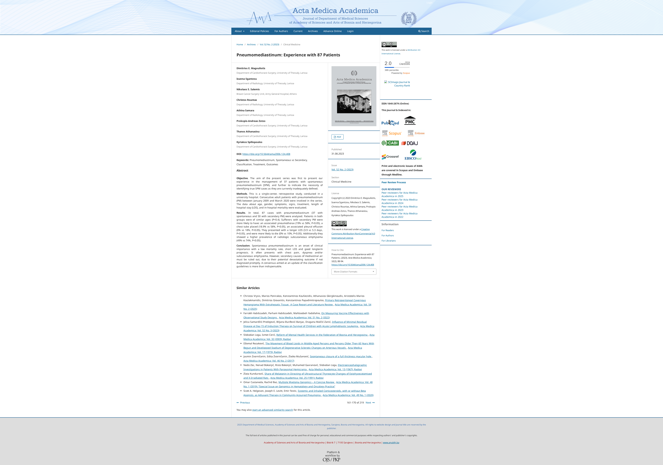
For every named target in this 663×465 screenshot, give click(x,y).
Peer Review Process (394, 182)
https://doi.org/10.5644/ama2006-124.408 (266, 154)
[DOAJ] (409, 144)
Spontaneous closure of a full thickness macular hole (341, 356)
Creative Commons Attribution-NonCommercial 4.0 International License (353, 233)
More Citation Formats (345, 271)
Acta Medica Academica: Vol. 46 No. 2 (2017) (268, 360)
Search (425, 31)
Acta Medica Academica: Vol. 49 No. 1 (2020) (348, 395)
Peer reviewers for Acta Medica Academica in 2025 (399, 194)
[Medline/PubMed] (390, 125)
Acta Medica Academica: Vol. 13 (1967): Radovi (335, 369)
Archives (313, 31)
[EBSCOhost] (413, 159)
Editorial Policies (259, 31)
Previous (245, 402)
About (238, 31)
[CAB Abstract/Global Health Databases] (390, 144)
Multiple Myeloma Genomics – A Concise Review (306, 382)
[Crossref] (390, 159)
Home (240, 44)
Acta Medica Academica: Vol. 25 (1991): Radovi (297, 377)
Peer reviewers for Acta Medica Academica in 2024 (399, 201)
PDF (338, 136)
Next (368, 402)
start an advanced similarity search (272, 409)
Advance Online (332, 31)
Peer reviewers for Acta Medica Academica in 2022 (399, 215)
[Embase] (416, 135)
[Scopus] (392, 135)
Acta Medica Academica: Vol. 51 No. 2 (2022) (304, 317)
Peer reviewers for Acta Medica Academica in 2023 (399, 208)
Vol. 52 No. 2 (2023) (269, 44)
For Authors (281, 31)
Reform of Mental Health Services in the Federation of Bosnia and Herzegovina (322, 334)
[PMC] (410, 125)
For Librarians (389, 240)
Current (298, 31)
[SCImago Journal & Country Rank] (397, 85)
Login (350, 31)
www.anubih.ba (391, 442)
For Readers (388, 230)
